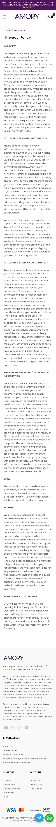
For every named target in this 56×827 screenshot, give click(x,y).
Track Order (36, 788)
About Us (7, 746)
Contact (7, 780)
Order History (36, 784)
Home (7, 30)
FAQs (5, 796)
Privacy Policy (10, 750)
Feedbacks (8, 792)
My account (35, 780)
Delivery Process (11, 788)
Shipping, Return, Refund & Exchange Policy (24, 758)
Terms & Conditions (13, 754)
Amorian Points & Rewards (16, 762)
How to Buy (9, 784)
